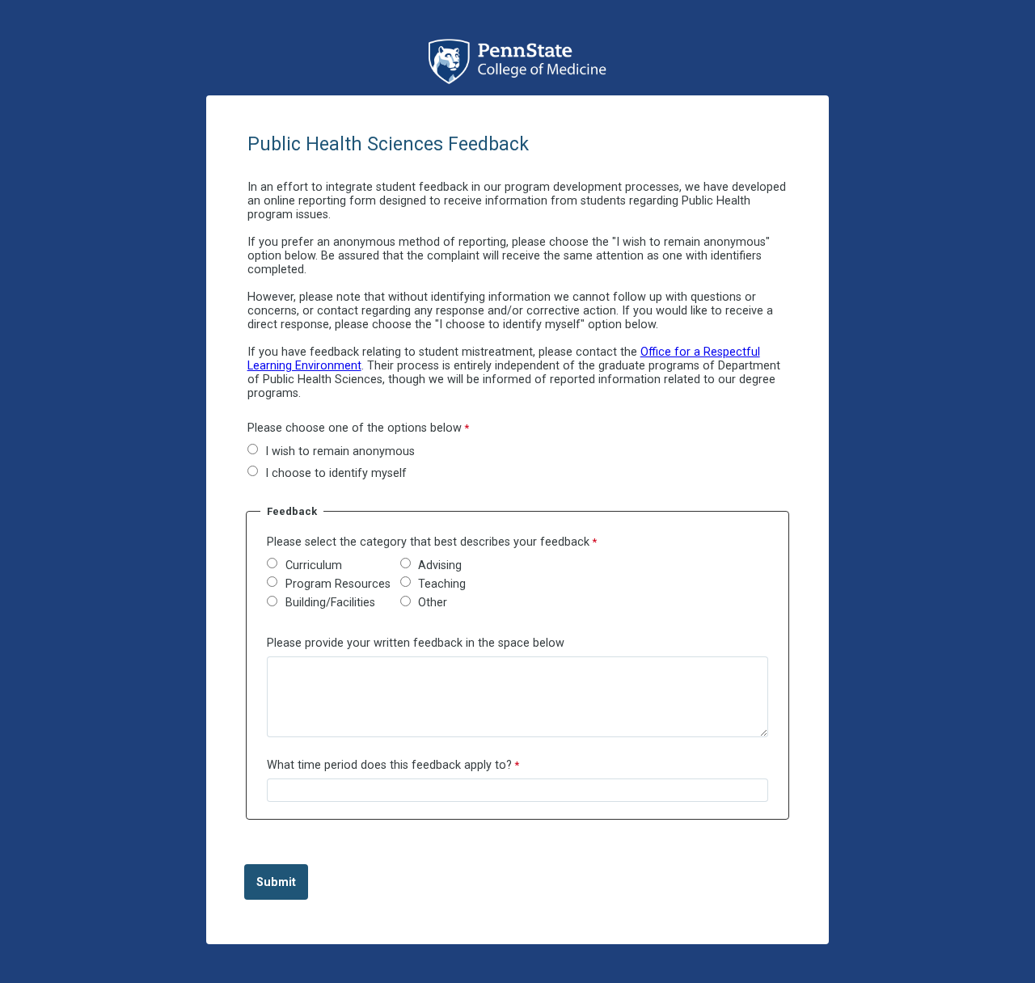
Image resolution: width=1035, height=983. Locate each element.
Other (432, 603)
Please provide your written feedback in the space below (415, 643)
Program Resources (338, 584)
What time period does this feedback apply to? (389, 765)
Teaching (442, 584)
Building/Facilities (330, 603)
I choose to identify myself (336, 473)
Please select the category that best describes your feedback (428, 542)
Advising (440, 565)
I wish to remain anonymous (340, 451)
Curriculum (313, 565)
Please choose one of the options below (354, 428)
